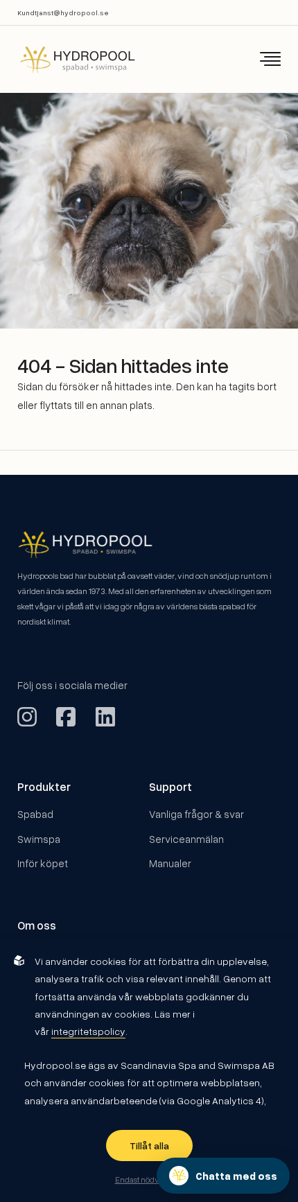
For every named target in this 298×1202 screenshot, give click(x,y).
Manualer (170, 863)
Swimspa (38, 839)
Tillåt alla (149, 1145)
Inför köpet (42, 863)
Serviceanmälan (186, 839)
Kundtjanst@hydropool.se (63, 12)
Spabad (35, 814)
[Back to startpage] (68, 59)
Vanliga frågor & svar (196, 814)
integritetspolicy (88, 1031)
